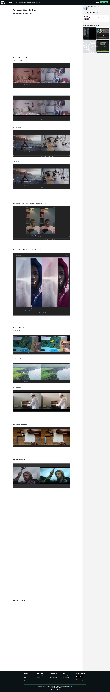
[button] (104, 2)
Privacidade (53, 686)
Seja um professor (53, 675)
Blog (24, 680)
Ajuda (48, 686)
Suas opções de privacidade (65, 686)
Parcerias (38, 677)
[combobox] (30, 2)
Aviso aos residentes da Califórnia (56, 687)
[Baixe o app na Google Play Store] (81, 680)
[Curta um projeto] (84, 12)
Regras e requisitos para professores (54, 679)
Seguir (98, 6)
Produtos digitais (66, 677)
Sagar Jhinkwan (92, 6)
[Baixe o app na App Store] (81, 676)
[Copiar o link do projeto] (88, 12)
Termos (57, 686)
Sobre (25, 675)
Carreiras (25, 677)
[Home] (4, 2)
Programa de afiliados (41, 675)
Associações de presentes (67, 675)
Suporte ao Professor (53, 677)
